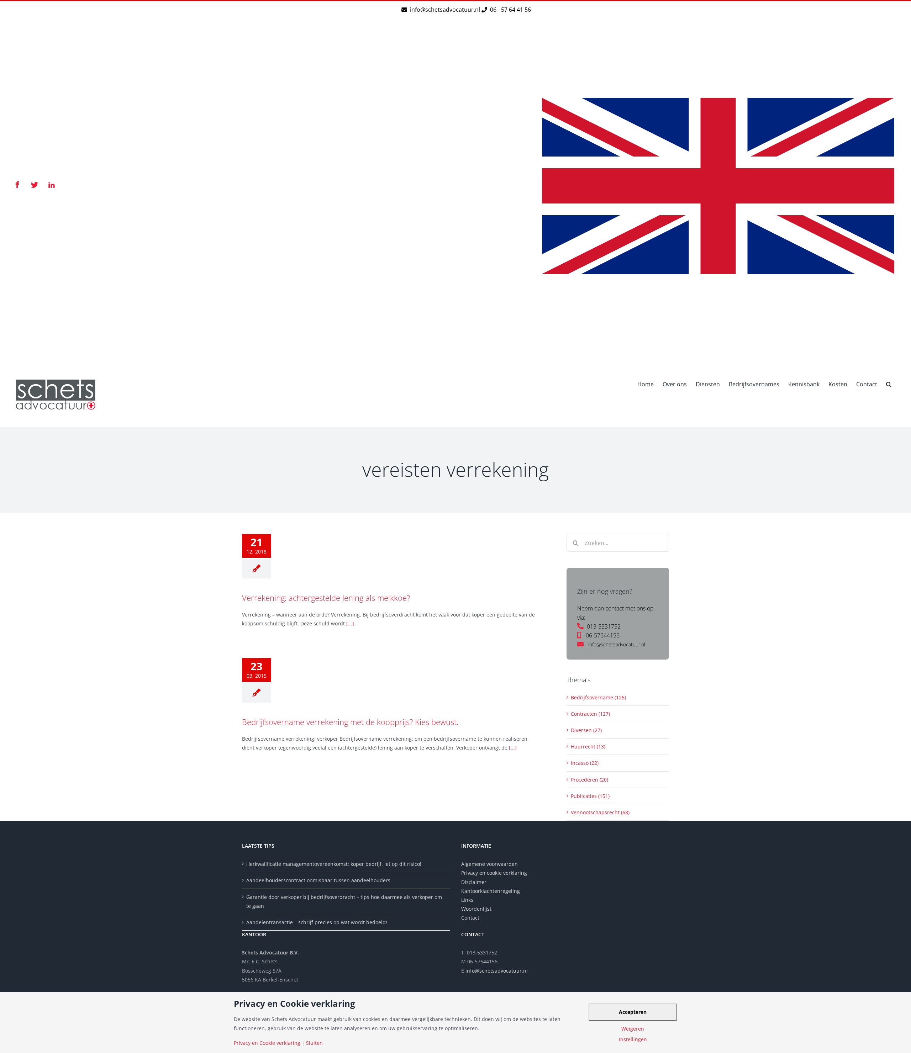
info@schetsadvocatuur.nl (445, 10)
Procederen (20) (589, 779)
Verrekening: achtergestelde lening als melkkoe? (326, 597)
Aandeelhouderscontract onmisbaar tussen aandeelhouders (318, 880)
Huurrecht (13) (588, 746)
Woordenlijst (476, 908)
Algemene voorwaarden (489, 864)
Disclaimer (474, 882)
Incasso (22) (585, 763)
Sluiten (314, 1043)
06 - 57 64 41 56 (510, 10)
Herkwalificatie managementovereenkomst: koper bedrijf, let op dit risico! (333, 864)
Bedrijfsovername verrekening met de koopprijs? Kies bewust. (350, 721)
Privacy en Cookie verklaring (267, 1043)
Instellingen (633, 1039)
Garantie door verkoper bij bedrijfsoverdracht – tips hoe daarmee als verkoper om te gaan (344, 901)
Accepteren (633, 1012)
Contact (470, 917)
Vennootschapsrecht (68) (600, 812)
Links (467, 899)
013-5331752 (604, 626)
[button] (888, 383)
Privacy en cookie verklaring (494, 872)
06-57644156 (603, 635)
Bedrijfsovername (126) (598, 697)
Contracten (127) (590, 713)
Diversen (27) (586, 730)
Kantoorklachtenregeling (490, 891)
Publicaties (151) (590, 796)
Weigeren (632, 1028)
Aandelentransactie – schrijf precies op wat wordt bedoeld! (316, 922)
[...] (350, 623)
